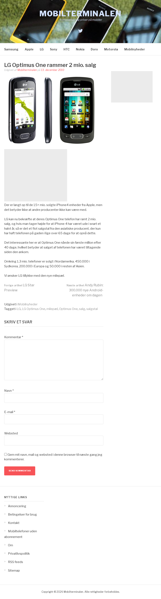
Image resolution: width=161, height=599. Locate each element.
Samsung (11, 49)
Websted (11, 433)
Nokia (80, 49)
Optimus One (68, 309)
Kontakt (13, 523)
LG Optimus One (33, 309)
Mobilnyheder (134, 49)
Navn (9, 391)
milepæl (52, 309)
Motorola (111, 49)
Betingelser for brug (22, 514)
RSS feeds (15, 562)
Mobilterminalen (80, 13)
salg (82, 309)
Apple (29, 49)
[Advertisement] (35, 175)
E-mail (9, 412)
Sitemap (14, 570)
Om (10, 545)
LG (42, 49)
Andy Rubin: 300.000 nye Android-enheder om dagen (85, 290)
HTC (67, 49)
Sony (53, 49)
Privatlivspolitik (19, 553)
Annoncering (17, 506)
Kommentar (13, 337)
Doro (94, 49)
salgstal (92, 309)
